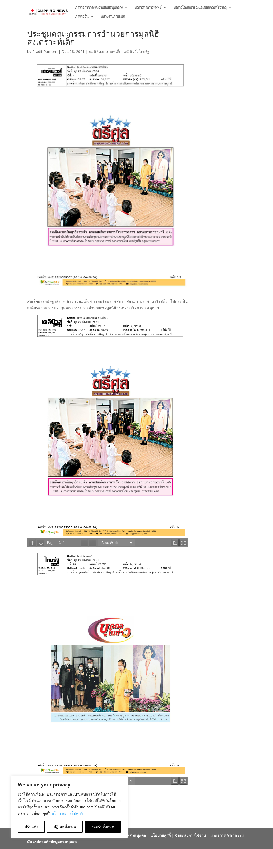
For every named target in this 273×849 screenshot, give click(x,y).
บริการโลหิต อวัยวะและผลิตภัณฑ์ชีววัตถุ (200, 7)
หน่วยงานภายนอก (113, 16)
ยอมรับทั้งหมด (102, 826)
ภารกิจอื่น (81, 16)
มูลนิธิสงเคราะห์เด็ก (105, 51)
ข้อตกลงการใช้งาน (190, 835)
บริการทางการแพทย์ (148, 7)
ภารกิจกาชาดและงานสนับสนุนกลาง (98, 7)
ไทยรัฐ (144, 51)
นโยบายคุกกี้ (160, 835)
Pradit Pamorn (44, 51)
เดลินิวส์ (130, 51)
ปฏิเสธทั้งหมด (65, 826)
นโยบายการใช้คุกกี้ (67, 813)
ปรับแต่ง (31, 826)
